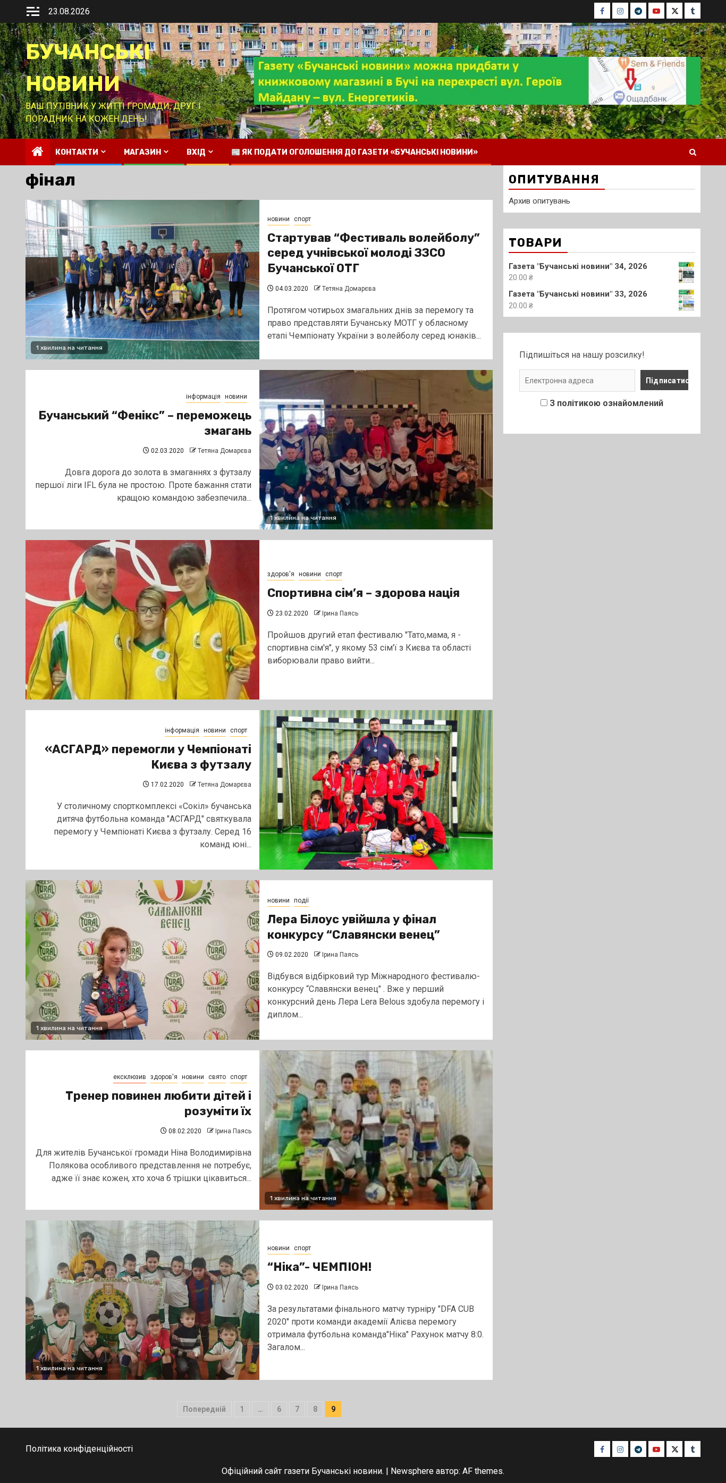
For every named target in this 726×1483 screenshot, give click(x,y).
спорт (302, 219)
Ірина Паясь (340, 613)
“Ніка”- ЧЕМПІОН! (319, 1267)
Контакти (76, 152)
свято (217, 1077)
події (301, 900)
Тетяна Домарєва (349, 288)
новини (278, 219)
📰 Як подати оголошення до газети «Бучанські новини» (354, 152)
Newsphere (412, 1471)
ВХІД (196, 152)
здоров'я (280, 574)
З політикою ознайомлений (606, 403)
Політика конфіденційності (79, 1449)
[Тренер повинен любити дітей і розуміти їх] (376, 1130)
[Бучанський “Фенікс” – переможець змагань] (376, 449)
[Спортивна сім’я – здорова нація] (142, 620)
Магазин (142, 152)
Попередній (204, 1409)
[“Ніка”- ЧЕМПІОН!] (142, 1300)
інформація (203, 396)
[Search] (692, 152)
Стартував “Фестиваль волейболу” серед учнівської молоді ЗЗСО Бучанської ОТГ (373, 253)
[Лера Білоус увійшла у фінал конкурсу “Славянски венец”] (142, 960)
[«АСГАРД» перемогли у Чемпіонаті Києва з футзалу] (376, 790)
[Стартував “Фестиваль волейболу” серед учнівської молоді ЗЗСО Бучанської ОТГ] (142, 279)
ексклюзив (129, 1077)
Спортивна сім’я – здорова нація (363, 593)
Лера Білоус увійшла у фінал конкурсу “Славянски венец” (353, 927)
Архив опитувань (539, 201)
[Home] (38, 152)
